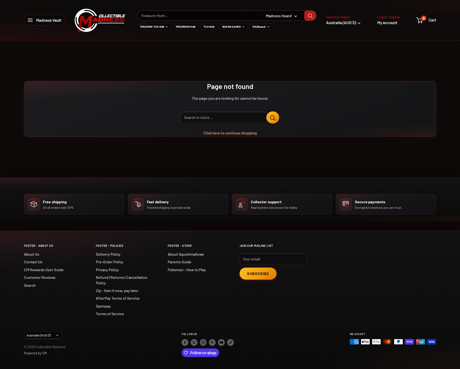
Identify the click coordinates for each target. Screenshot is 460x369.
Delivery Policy (108, 254)
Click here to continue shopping (230, 133)
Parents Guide (179, 261)
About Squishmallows (186, 254)
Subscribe (258, 273)
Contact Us (33, 261)
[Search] (310, 16)
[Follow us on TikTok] (230, 342)
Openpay (103, 306)
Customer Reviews (40, 277)
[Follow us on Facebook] (185, 342)
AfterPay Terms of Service (118, 298)
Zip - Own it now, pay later (117, 290)
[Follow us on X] (194, 342)
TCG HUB (208, 26)
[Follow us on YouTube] (221, 342)
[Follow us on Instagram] (203, 342)
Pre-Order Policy (109, 261)
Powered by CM (35, 353)
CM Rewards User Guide (44, 269)
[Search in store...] (272, 117)
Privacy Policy (107, 269)
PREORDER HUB (186, 26)
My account (387, 22)
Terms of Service (110, 313)
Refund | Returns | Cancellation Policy (121, 280)
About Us (31, 254)
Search (30, 285)
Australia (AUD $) (39, 335)
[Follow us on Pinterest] (212, 342)
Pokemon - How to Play (187, 269)
